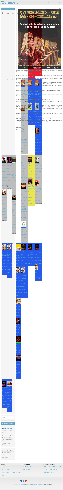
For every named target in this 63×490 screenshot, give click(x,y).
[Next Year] (3, 10)
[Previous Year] (2, 10)
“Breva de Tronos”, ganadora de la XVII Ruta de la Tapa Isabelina (10, 468)
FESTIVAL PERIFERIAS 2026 (7, 477)
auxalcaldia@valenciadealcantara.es (22, 484)
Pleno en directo (26, 467)
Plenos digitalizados (27, 469)
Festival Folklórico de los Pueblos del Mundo (32, 131)
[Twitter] (23, 481)
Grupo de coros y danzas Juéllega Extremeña (34, 129)
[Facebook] (21, 481)
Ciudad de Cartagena (31, 123)
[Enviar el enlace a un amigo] (61, 8)
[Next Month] (4, 10)
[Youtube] (26, 481)
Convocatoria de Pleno (27, 466)
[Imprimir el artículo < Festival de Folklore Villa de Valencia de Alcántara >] (59, 8)
